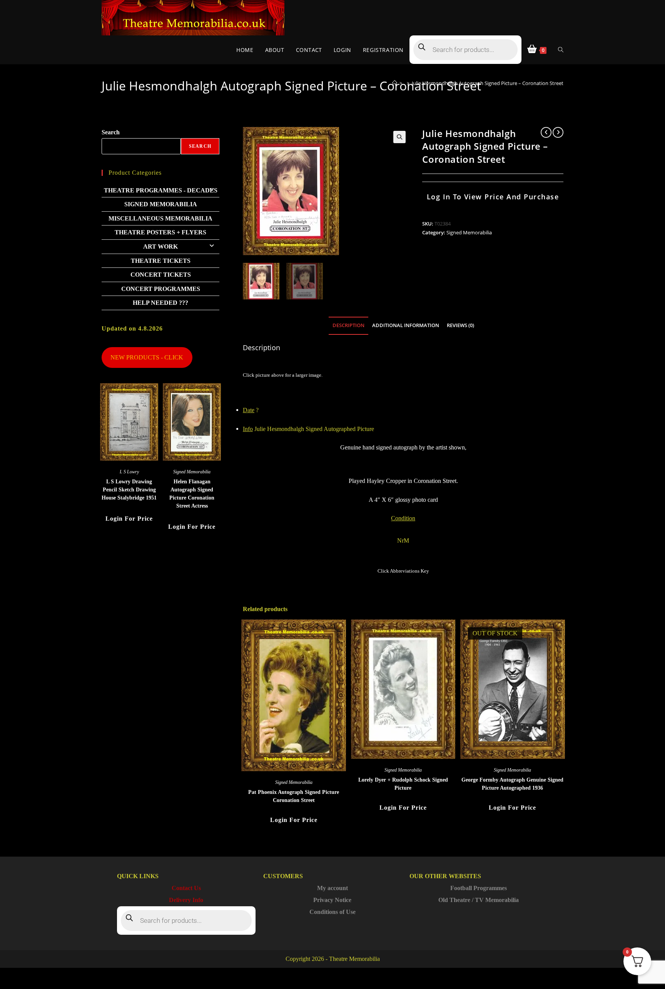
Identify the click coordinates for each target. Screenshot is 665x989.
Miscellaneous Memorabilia (160, 218)
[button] (399, 137)
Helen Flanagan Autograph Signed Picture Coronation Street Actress (191, 494)
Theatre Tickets (160, 260)
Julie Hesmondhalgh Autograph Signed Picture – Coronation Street (487, 83)
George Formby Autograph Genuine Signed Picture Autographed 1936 (512, 784)
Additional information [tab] (405, 325)
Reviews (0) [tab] (460, 325)
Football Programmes (478, 888)
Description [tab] (348, 325)
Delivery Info (186, 900)
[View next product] (558, 132)
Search (111, 132)
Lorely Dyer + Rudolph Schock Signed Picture (403, 784)
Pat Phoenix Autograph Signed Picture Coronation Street (293, 796)
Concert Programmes (160, 289)
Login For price (293, 820)
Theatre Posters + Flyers (160, 232)
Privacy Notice (332, 900)
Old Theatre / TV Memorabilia (478, 900)
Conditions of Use (332, 912)
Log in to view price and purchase (493, 196)
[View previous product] (546, 132)
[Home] (394, 83)
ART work (160, 246)
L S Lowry (129, 471)
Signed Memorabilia (469, 232)
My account (332, 888)
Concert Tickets (160, 274)
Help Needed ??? (160, 302)
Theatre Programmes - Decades (160, 190)
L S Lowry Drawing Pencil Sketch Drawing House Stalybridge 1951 (129, 490)
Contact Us (186, 888)
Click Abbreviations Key (403, 571)
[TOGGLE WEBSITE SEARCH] (560, 49)
